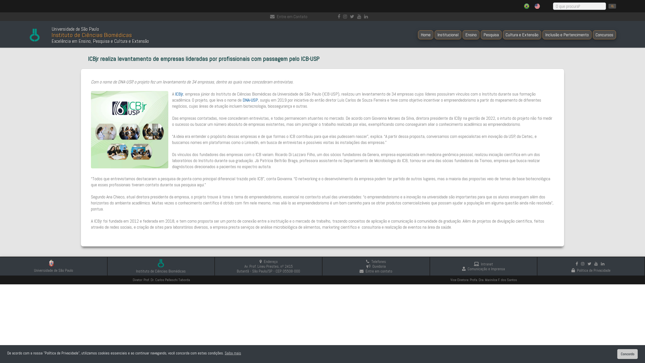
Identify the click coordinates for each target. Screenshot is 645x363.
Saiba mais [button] (233, 353)
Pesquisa (491, 35)
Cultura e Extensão (522, 35)
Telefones (378, 261)
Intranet (487, 264)
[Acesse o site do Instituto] (161, 263)
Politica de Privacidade (593, 270)
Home (426, 35)
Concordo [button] (627, 354)
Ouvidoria (379, 266)
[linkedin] (367, 16)
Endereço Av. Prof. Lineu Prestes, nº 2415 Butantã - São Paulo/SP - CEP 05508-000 (268, 266)
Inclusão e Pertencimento (567, 35)
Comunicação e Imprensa (486, 268)
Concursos (604, 35)
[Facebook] (340, 16)
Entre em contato (379, 271)
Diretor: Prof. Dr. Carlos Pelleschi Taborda (161, 280)
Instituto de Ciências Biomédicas (161, 271)
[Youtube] (360, 16)
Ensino (471, 35)
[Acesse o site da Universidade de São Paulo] (53, 264)
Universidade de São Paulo (53, 270)
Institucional (448, 35)
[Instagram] (346, 16)
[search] (612, 6)
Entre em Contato (292, 16)
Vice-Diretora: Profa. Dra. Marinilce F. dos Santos (483, 280)
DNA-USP (250, 100)
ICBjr (179, 94)
